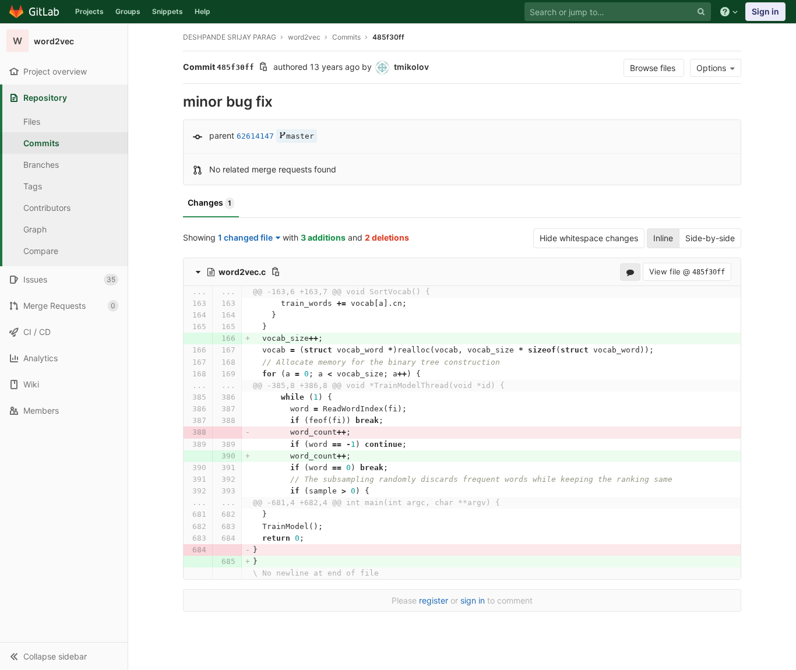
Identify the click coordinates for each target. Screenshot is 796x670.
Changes (209, 202)
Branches (41, 165)
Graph (35, 229)
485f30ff (388, 37)
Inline (663, 238)
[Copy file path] (275, 271)
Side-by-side (710, 238)
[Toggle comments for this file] (630, 271)
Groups (127, 11)
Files (31, 121)
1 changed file (245, 237)
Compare (40, 251)
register (433, 600)
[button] (64, 656)
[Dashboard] (35, 11)
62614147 (255, 136)
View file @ (687, 271)
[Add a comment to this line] (183, 304)
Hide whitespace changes (589, 238)
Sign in (765, 11)
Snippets (167, 11)
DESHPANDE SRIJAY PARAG (229, 37)
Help (202, 11)
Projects (89, 11)
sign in (472, 600)
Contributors (47, 208)
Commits (41, 143)
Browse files (654, 68)
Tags (32, 186)
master (300, 136)
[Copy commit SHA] (263, 68)
